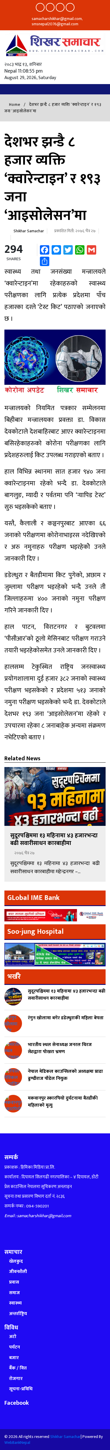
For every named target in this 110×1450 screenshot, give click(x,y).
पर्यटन (14, 1347)
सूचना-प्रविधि (21, 1389)
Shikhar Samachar (28, 231)
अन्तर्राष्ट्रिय (18, 1314)
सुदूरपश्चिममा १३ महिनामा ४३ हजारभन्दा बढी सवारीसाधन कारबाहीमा (54, 839)
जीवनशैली (18, 1272)
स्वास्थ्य (15, 1303)
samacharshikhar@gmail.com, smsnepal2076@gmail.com (57, 21)
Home (14, 104)
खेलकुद (16, 1261)
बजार (14, 1358)
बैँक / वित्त (18, 1368)
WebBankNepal (17, 1442)
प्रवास (14, 1282)
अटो (12, 1337)
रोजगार (16, 1379)
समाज (14, 1293)
